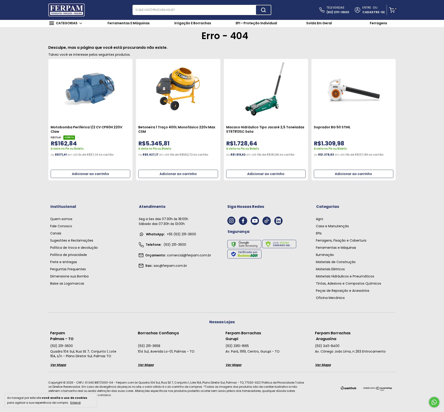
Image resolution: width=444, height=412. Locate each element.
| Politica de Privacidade (277, 382)
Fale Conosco (61, 226)
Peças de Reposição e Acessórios (342, 290)
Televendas (338, 9)
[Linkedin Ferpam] (278, 221)
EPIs (319, 233)
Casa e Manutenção (332, 226)
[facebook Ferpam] (243, 221)
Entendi (75, 402)
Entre (366, 7)
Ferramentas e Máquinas (336, 247)
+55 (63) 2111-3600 (171, 234)
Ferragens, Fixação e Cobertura (341, 240)
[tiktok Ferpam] (266, 221)
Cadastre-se (373, 12)
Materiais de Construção (336, 262)
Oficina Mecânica (330, 297)
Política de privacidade (68, 254)
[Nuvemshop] (377, 390)
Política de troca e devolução (74, 247)
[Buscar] (263, 10)
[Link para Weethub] (348, 389)
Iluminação (325, 254)
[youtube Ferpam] (255, 221)
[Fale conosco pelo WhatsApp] (434, 402)
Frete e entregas (63, 262)
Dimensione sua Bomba (69, 276)
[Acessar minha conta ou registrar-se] (357, 10)
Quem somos (61, 219)
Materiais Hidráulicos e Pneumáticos (345, 276)
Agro (319, 219)
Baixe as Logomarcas (67, 283)
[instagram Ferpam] (231, 221)
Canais (55, 233)
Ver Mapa (58, 365)
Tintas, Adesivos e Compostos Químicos (348, 283)
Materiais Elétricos (330, 269)
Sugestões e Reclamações (71, 240)
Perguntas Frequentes (68, 269)
